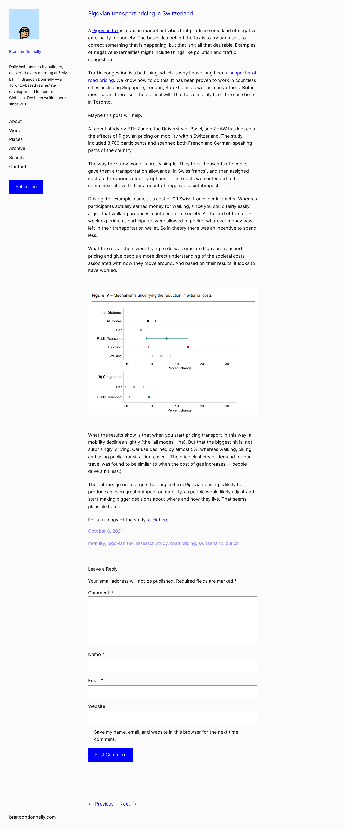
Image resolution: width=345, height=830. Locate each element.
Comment (100, 592)
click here (158, 519)
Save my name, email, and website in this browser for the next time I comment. (167, 735)
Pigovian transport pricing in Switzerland (140, 13)
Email (95, 680)
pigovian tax (120, 543)
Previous (104, 804)
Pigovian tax (105, 30)
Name (96, 654)
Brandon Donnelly (25, 51)
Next (124, 804)
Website (96, 706)
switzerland (211, 543)
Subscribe (26, 186)
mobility (96, 543)
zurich (232, 543)
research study (152, 543)
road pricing (183, 543)
